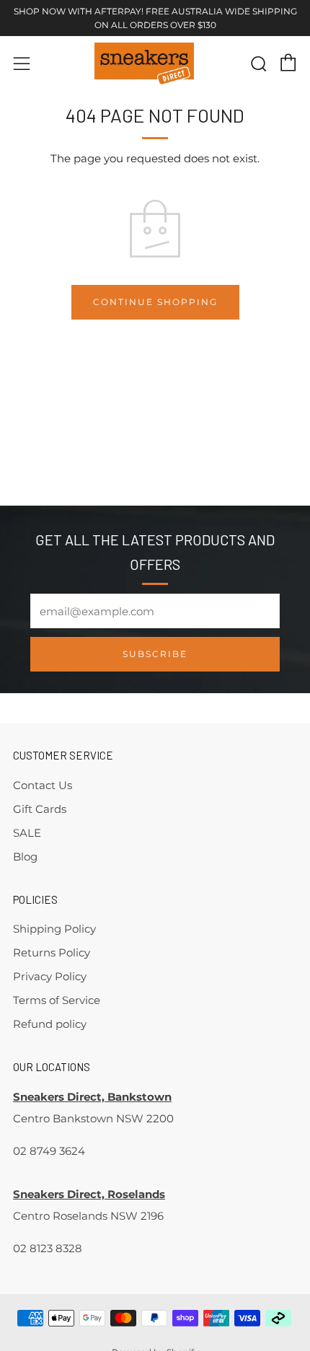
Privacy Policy (50, 976)
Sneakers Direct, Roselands (89, 1194)
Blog (25, 856)
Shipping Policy (54, 929)
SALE (27, 833)
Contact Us (42, 785)
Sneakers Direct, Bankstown (92, 1097)
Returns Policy (51, 952)
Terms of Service (56, 1000)
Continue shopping (155, 301)
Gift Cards (39, 809)
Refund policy (50, 1024)
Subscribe (155, 653)
